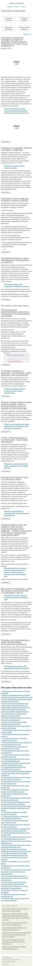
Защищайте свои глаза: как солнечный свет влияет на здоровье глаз (15, 782)
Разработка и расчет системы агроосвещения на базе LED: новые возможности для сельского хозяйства (16, 935)
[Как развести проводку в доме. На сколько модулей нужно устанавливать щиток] (16, 597)
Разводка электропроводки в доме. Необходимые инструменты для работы (15, 642)
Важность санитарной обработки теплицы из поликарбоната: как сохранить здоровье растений (16, 696)
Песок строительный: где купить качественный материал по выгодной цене (16, 700)
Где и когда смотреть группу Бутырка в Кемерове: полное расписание (13, 715)
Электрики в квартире (8, 19)
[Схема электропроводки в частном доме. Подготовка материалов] (16, 466)
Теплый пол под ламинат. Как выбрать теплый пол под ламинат (14, 813)
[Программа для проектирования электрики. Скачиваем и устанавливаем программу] (16, 357)
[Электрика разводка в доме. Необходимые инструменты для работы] (16, 285)
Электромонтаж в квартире (24, 28)
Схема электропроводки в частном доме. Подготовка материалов (14, 439)
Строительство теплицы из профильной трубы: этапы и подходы (14, 821)
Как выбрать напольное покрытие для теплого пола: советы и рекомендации (16, 719)
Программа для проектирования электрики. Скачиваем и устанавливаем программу (15, 313)
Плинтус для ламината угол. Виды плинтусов (17, 837)
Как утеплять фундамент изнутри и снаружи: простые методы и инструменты (16, 778)
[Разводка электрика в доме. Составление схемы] (16, 513)
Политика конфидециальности (9, 961)
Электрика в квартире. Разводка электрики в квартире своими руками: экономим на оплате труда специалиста (14, 41)
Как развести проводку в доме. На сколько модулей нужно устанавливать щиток (16, 590)
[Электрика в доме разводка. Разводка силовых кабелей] (16, 249)
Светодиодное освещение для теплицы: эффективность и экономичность (14, 887)
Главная (9, 6)
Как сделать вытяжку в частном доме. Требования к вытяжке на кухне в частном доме (16, 850)
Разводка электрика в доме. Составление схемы (15, 478)
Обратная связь (6, 964)
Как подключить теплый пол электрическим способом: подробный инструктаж (15, 764)
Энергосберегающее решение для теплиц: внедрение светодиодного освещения (15, 803)
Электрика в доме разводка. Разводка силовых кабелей (15, 199)
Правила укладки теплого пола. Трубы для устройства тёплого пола (15, 826)
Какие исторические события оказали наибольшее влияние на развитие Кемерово (15, 711)
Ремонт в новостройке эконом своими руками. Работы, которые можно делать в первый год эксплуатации (16, 405)
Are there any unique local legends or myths (15, 703)
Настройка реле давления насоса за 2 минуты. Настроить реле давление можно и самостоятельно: (14, 878)
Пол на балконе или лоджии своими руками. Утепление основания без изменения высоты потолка (16, 808)
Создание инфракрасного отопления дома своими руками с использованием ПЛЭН (15, 830)
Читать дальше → (6, 141)
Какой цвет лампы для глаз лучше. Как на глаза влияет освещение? (15, 899)
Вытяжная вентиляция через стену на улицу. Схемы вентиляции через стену (16, 846)
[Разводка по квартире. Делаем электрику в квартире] (16, 167)
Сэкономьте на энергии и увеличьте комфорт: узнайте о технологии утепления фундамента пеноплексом (16, 773)
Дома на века (16, 3)
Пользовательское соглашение (13, 959)
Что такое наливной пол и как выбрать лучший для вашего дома (14, 739)
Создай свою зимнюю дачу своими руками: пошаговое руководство (15, 756)
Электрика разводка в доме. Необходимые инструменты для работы (15, 260)
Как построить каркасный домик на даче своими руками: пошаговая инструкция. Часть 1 (16, 707)
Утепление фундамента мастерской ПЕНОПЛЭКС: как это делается (13, 768)
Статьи (23, 6)
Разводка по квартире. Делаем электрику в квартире (16, 149)
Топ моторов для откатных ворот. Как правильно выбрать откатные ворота (13, 883)
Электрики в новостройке (9, 28)
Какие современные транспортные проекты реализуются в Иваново (16, 727)
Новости (16, 6)
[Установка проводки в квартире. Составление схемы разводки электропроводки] (16, 391)
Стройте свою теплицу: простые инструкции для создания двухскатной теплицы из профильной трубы (16, 872)
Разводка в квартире (24, 19)
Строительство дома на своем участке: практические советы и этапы (14, 748)
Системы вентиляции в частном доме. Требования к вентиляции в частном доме (14, 854)
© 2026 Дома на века (7, 957)
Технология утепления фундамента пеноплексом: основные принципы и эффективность (13, 942)
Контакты (4, 959)
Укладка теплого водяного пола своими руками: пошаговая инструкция (14, 723)
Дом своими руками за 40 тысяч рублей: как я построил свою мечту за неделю (16, 743)
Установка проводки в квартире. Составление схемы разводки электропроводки (16, 373)
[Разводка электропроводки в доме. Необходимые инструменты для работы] (16, 667)
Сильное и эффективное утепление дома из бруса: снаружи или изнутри (16, 799)
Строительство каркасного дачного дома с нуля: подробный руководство (15, 760)
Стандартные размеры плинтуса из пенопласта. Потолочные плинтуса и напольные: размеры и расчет (16, 841)
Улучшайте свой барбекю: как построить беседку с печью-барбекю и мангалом (14, 791)
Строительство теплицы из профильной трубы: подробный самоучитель (14, 817)
